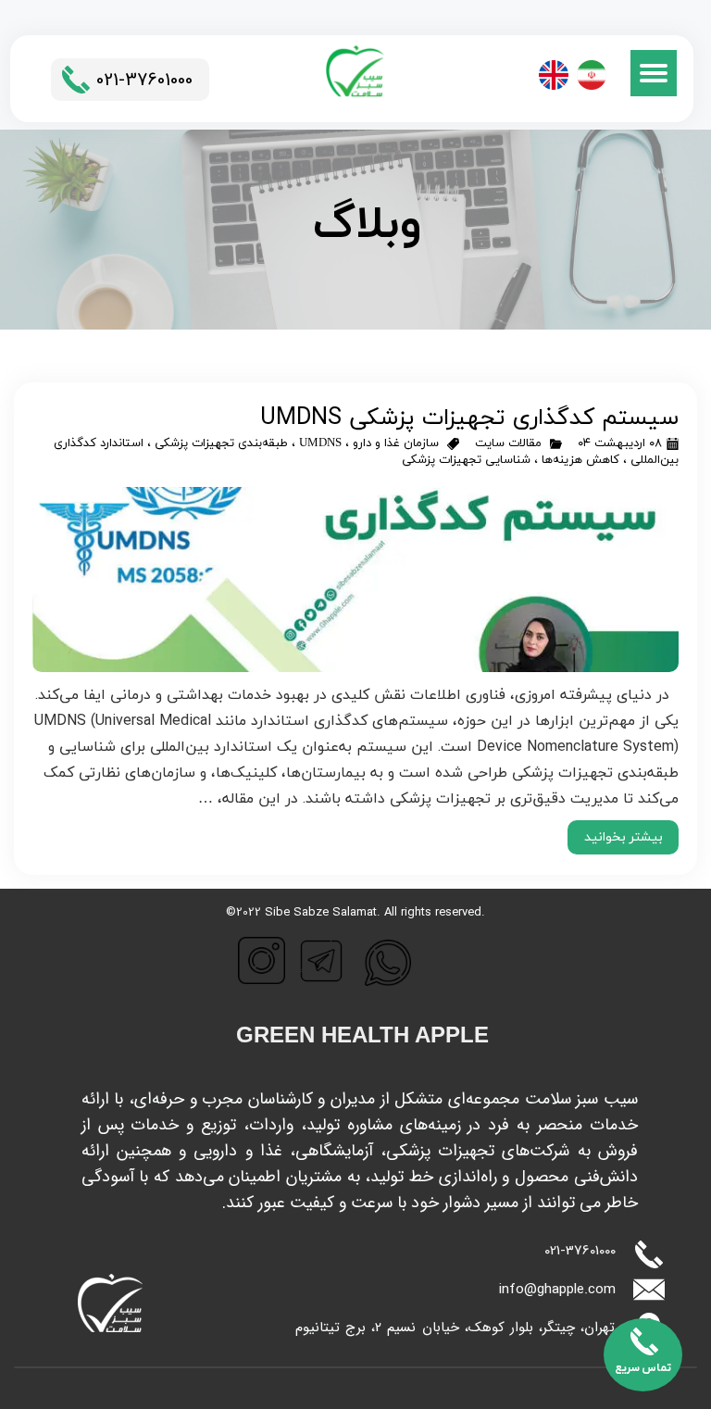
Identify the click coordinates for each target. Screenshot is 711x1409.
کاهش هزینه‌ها (580, 460)
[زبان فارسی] (591, 75)
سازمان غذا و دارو (396, 443)
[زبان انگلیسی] (553, 75)
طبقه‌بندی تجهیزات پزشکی (221, 443)
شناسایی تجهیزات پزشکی (466, 460)
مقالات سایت (508, 443)
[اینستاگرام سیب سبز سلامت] (261, 960)
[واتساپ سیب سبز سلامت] (388, 962)
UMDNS (320, 443)
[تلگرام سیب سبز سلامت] (321, 961)
